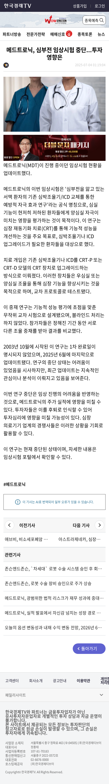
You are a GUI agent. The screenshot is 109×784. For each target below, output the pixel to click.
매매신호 (58, 34)
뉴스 (101, 34)
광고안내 (59, 680)
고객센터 (12, 680)
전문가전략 (35, 34)
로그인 (100, 5)
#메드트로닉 (14, 484)
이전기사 (27, 525)
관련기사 (13, 554)
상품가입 (80, 5)
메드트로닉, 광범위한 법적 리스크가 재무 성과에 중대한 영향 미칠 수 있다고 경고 (54, 598)
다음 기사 (81, 525)
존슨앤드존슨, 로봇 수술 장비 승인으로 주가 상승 (48, 583)
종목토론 (85, 34)
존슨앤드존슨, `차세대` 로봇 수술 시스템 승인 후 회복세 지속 (54, 568)
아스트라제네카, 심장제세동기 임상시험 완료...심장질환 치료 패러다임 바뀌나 (81, 539)
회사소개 (35, 680)
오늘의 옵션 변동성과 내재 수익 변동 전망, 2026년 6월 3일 (54, 627)
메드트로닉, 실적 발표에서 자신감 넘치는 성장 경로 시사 (54, 612)
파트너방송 (12, 34)
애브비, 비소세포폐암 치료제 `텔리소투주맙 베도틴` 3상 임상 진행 (28, 539)
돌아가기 (89, 648)
